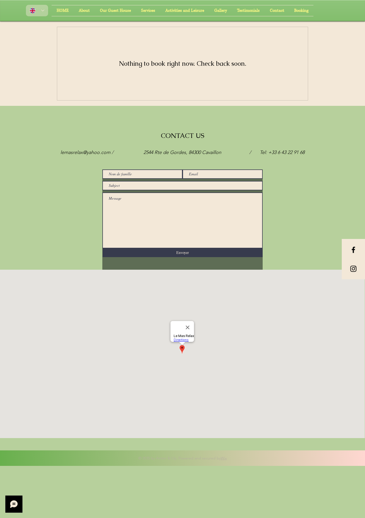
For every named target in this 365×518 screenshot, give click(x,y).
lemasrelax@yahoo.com (85, 152)
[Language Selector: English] (37, 10)
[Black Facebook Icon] (353, 250)
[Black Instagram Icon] (353, 269)
